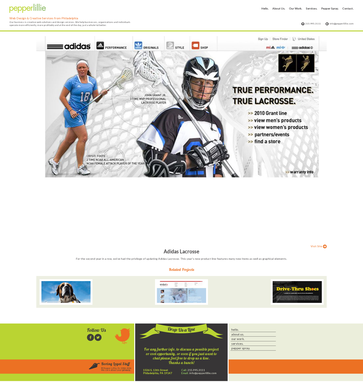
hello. (235, 329)
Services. (311, 8)
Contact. (348, 8)
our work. (238, 339)
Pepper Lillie (27, 8)
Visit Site (316, 246)
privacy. (126, 370)
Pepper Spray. (330, 8)
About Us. (278, 8)
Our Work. (295, 8)
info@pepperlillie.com (342, 23)
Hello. (265, 8)
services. (237, 343)
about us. (237, 334)
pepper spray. (240, 348)
